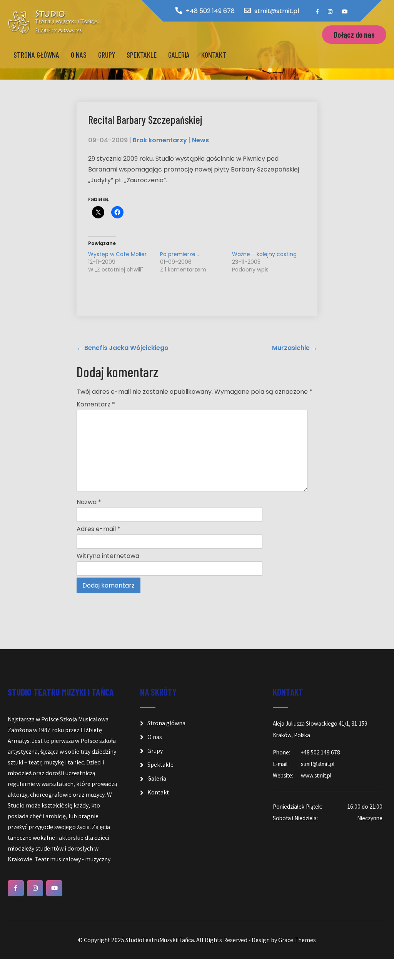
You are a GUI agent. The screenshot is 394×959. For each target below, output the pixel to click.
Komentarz (96, 404)
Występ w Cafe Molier (117, 254)
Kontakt (213, 54)
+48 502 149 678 (210, 11)
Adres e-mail (98, 528)
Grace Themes (297, 940)
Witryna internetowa (108, 555)
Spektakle (142, 54)
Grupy (106, 54)
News (200, 140)
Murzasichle (294, 347)
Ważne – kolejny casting (264, 254)
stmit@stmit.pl (276, 11)
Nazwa (89, 502)
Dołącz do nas (354, 34)
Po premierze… (179, 254)
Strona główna (36, 54)
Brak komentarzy (160, 140)
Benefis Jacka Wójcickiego (123, 347)
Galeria (179, 54)
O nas (79, 54)
